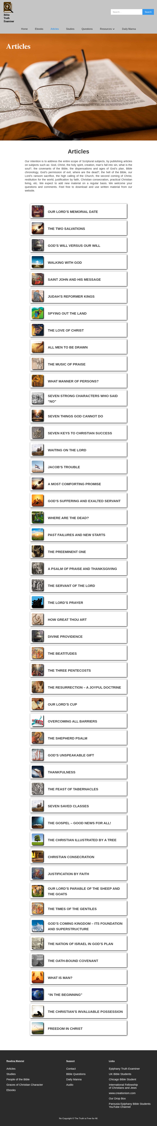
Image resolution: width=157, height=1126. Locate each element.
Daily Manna (129, 29)
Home (24, 29)
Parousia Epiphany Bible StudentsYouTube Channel (130, 1105)
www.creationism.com (122, 1093)
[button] (107, 29)
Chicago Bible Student (122, 1079)
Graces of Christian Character (24, 1084)
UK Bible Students (120, 1074)
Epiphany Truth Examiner (124, 1068)
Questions (87, 29)
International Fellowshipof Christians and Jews (123, 1086)
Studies (70, 29)
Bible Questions (76, 1074)
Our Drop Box (117, 1098)
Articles (55, 29)
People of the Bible (18, 1079)
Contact (71, 1068)
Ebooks (39, 29)
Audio (69, 1084)
